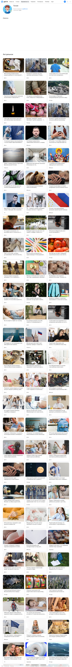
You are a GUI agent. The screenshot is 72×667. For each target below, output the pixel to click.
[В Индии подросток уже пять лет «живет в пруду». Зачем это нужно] (36, 226)
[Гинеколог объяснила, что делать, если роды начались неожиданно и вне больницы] (13, 428)
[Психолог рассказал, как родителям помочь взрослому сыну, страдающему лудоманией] (36, 585)
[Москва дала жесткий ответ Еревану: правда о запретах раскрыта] (36, 338)
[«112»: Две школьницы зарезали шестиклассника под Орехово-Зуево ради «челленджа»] (13, 113)
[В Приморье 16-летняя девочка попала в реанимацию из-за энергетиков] (13, 181)
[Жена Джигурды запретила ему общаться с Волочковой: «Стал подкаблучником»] (13, 652)
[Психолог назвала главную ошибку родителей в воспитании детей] (36, 630)
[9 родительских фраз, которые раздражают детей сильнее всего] (58, 181)
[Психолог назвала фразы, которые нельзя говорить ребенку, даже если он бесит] (13, 383)
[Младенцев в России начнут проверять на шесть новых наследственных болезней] (36, 518)
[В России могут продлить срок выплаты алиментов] (13, 518)
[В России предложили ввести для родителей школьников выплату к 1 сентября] (58, 428)
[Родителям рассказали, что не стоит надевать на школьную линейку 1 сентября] (36, 383)
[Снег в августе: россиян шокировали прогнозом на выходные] (58, 585)
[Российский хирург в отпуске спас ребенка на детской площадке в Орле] (58, 360)
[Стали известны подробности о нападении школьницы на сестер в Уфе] (58, 315)
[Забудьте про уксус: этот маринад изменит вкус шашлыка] (58, 540)
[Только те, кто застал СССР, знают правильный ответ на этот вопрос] (36, 495)
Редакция (37, 666)
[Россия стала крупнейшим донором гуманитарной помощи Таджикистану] (58, 203)
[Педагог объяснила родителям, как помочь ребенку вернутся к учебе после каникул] (58, 450)
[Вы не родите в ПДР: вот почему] (13, 315)
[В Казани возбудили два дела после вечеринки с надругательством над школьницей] (58, 226)
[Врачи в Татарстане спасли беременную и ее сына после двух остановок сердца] (36, 405)
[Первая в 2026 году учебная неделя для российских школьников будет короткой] (36, 450)
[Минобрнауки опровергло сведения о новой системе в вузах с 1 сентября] (36, 360)
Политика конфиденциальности (60, 666)
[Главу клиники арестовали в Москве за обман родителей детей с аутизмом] (13, 495)
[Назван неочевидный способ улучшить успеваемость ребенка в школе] (58, 405)
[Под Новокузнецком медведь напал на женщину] (36, 181)
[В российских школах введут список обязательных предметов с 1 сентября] (13, 360)
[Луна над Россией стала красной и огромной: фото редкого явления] (36, 473)
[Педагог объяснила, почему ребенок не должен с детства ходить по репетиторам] (58, 495)
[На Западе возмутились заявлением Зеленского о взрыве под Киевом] (36, 136)
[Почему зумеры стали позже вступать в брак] (36, 563)
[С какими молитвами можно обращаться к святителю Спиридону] (58, 158)
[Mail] (2, 1)
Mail (2, 666)
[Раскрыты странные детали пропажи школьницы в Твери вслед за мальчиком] (36, 68)
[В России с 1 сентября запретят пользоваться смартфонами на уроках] (58, 136)
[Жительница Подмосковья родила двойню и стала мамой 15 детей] (13, 68)
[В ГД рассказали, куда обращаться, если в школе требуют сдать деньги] (13, 473)
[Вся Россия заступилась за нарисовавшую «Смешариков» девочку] (36, 248)
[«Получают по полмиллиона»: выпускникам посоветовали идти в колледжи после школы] (36, 428)
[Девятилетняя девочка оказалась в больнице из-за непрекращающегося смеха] (36, 158)
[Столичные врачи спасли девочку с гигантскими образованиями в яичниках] (13, 136)
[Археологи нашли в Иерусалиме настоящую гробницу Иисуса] (58, 630)
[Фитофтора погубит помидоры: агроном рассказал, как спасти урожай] (58, 248)
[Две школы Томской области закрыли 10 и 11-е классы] (58, 563)
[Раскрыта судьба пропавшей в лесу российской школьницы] (58, 113)
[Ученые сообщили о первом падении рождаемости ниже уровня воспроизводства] (13, 540)
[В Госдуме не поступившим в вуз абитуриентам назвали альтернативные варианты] (13, 338)
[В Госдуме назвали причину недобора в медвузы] (13, 405)
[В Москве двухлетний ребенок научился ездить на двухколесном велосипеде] (13, 607)
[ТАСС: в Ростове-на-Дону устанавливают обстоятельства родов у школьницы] (13, 248)
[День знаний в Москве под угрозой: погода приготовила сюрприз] (36, 293)
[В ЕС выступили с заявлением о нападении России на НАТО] (13, 630)
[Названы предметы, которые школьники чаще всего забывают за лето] (58, 473)
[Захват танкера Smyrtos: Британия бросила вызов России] (13, 158)
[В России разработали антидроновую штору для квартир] (36, 540)
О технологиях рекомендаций (46, 666)
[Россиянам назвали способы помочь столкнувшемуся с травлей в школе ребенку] (36, 315)
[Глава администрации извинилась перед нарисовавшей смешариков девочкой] (13, 450)
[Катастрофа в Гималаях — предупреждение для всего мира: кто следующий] (58, 91)
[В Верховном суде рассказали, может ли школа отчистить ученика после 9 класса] (13, 563)
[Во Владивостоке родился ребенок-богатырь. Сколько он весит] (58, 271)
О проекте (32, 666)
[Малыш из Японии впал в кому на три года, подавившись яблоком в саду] (36, 271)
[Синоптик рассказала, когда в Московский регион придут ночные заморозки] (13, 585)
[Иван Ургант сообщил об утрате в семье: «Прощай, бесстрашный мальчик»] (13, 203)
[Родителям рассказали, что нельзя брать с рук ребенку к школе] (58, 518)
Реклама (12, 666)
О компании (6, 666)
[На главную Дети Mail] (5, 1)
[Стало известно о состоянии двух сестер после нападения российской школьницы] (58, 68)
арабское (25, 9)
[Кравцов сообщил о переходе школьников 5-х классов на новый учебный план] (58, 293)
